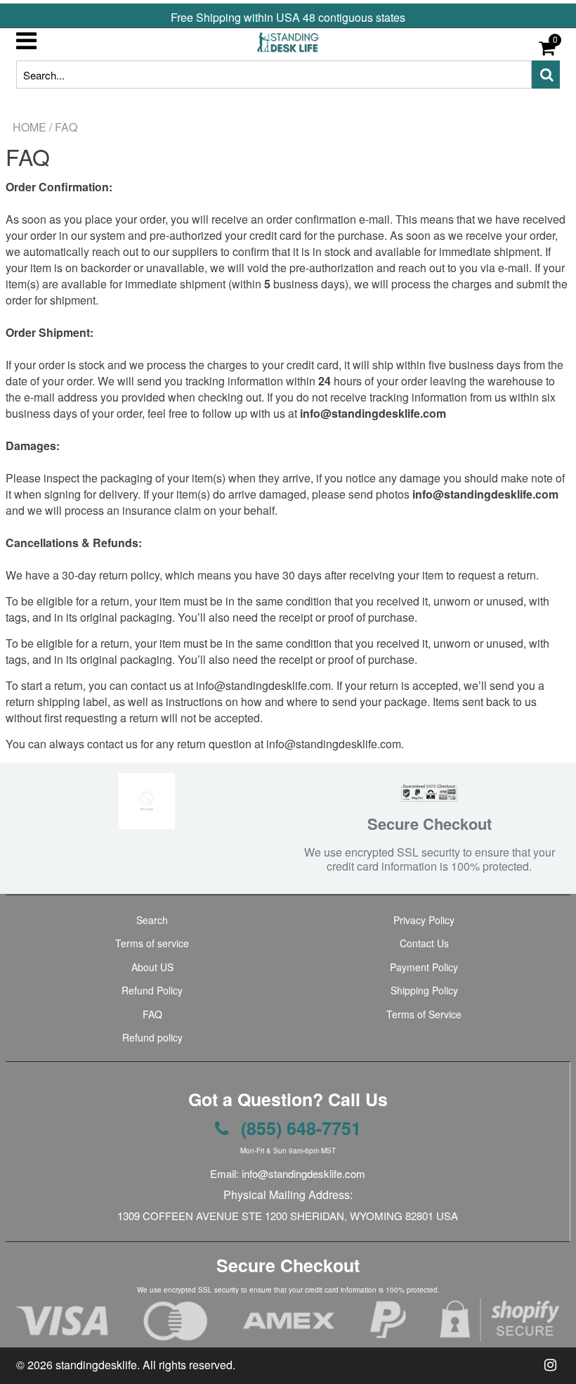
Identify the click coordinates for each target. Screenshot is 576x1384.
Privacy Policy (423, 920)
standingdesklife (96, 1365)
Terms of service (152, 943)
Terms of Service (424, 1014)
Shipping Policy (424, 990)
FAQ (152, 1014)
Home (29, 127)
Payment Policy (424, 967)
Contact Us (424, 943)
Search (152, 920)
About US (152, 967)
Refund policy (152, 1037)
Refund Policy (152, 990)
